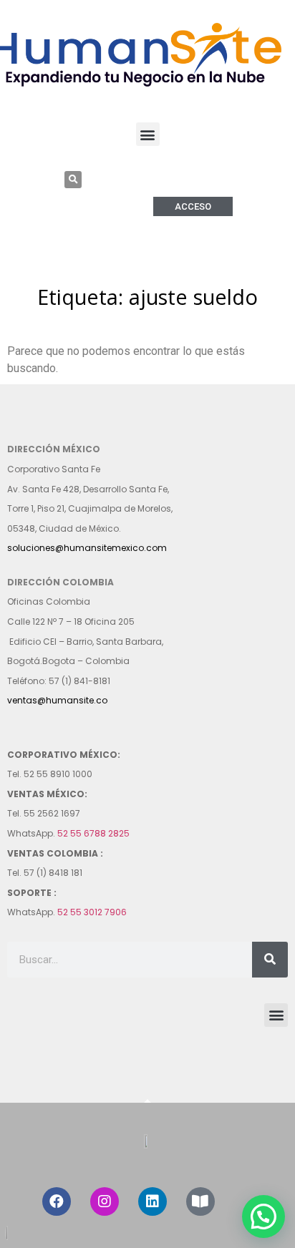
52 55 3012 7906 (92, 912)
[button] (148, 134)
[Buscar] (270, 960)
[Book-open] (200, 1201)
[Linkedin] (152, 1201)
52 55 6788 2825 (93, 833)
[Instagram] (104, 1201)
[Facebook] (56, 1201)
